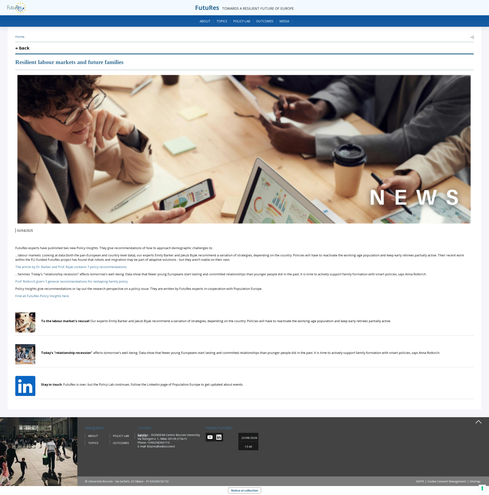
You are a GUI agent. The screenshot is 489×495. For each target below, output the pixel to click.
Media (284, 21)
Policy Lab (241, 21)
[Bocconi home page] (38, 451)
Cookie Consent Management (446, 481)
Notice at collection (244, 490)
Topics (221, 21)
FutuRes (207, 7)
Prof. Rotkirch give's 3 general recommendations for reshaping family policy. (71, 281)
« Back (22, 48)
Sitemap (475, 481)
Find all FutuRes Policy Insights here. (42, 296)
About (205, 21)
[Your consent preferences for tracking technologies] (482, 488)
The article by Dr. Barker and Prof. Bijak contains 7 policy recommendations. (71, 267)
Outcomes (265, 21)
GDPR (420, 481)
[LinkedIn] (219, 437)
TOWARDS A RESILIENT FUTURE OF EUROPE (258, 8)
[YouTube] (210, 437)
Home (19, 36)
